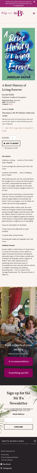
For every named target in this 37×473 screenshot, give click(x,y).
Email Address (18, 414)
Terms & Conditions (7, 460)
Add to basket (12, 143)
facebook (7, 464)
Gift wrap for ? (11, 148)
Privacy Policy (5, 454)
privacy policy (20, 5)
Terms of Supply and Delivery (9, 457)
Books (11, 104)
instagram (7, 468)
